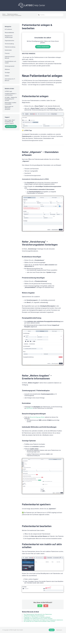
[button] (39, 605)
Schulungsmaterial (9, 66)
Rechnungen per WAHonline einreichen (9, 108)
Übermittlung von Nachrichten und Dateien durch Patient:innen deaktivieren (43, 620)
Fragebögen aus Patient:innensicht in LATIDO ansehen (38, 618)
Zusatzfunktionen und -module (11, 62)
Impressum (59, 630)
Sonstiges (7, 72)
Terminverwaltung (9, 43)
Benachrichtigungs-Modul (37, 417)
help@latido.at (10, 126)
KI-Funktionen (8, 29)
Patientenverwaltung (10, 47)
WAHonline (29, 408)
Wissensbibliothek (9, 32)
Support (52, 630)
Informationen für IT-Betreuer (10, 79)
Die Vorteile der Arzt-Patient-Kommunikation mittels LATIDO (39, 621)
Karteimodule (8, 50)
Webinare (7, 69)
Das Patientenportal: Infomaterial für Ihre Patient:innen (38, 614)
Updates (7, 75)
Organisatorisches (9, 40)
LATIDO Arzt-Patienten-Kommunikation (34, 615)
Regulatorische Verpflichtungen (9, 36)
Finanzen (7, 53)
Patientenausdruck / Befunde (10, 57)
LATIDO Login (8, 91)
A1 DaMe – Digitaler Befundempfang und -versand (11, 99)
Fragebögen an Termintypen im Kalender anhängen (37, 617)
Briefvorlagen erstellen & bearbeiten (10, 103)
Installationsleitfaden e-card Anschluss (11, 94)
